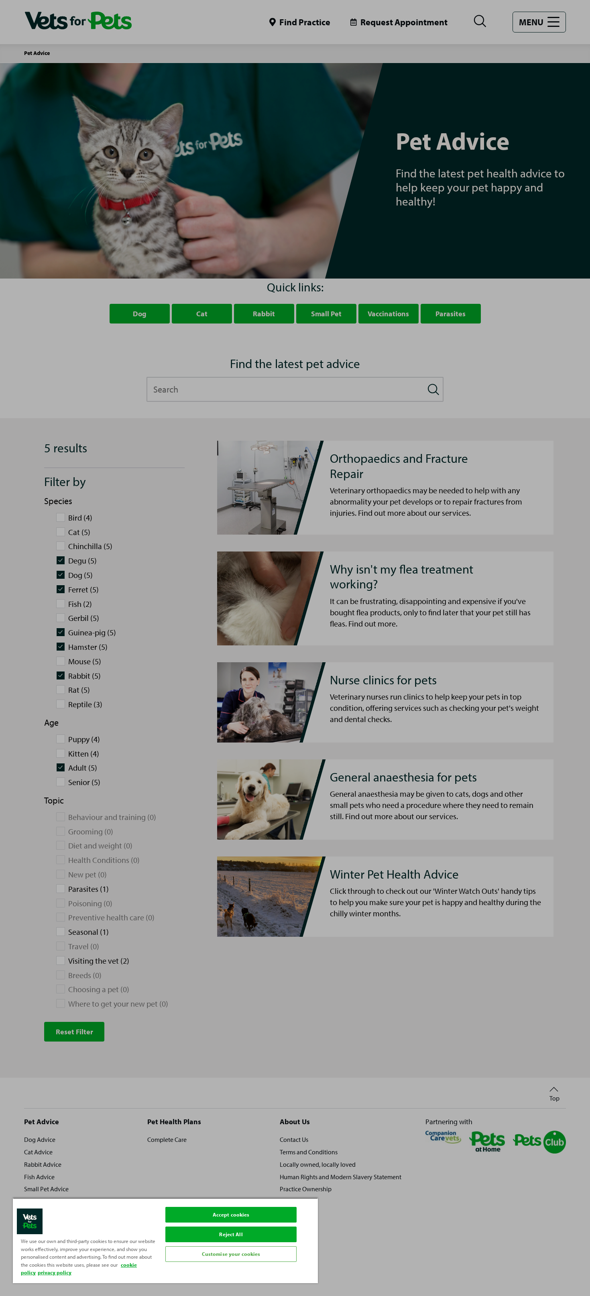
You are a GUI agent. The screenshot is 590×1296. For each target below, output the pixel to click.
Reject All (230, 1234)
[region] (165, 1240)
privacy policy (54, 1272)
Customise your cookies (231, 1254)
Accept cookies (231, 1214)
